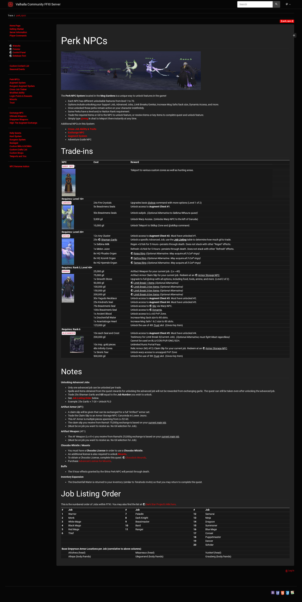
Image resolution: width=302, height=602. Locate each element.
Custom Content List (19, 66)
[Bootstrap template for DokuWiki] (273, 592)
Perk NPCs (15, 79)
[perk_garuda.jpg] (68, 217)
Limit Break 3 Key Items (146, 290)
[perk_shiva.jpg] (68, 251)
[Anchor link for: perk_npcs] (112, 40)
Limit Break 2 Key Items (146, 286)
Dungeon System (18, 139)
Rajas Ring (139, 253)
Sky (154, 306)
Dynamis (157, 309)
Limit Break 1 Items (144, 282)
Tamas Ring (140, 262)
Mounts (13, 99)
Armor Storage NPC (209, 275)
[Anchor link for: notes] (86, 371)
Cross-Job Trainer (18, 89)
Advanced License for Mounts (95, 461)
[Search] (276, 4)
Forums (16, 49)
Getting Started (17, 29)
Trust (12, 103)
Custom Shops (16, 153)
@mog (84, 118)
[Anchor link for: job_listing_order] (125, 493)
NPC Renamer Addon (19, 166)
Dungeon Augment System (22, 86)
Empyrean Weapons (19, 119)
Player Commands (18, 35)
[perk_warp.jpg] (69, 182)
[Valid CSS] (287, 592)
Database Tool (19, 56)
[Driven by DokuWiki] (292, 592)
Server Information (18, 32)
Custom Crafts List (18, 149)
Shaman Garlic (109, 239)
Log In (291, 570)
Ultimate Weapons (18, 116)
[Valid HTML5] (282, 592)
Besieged (14, 143)
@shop (152, 202)
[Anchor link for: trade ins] (97, 150)
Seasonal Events (17, 69)
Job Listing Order (82, 398)
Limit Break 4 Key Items (146, 294)
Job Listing (180, 239)
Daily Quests (15, 133)
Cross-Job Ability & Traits (82, 129)
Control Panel (19, 52)
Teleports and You (18, 156)
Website (16, 46)
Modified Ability (17, 93)
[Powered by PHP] (277, 592)
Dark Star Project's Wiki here (161, 504)
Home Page (15, 26)
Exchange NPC (16, 113)
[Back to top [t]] (294, 35)
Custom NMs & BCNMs (20, 146)
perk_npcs (21, 15)
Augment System (18, 83)
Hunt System (15, 136)
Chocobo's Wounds (135, 457)
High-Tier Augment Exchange (23, 123)
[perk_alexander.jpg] (77, 344)
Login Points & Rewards (21, 96)
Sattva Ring (140, 258)
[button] (288, 4)
